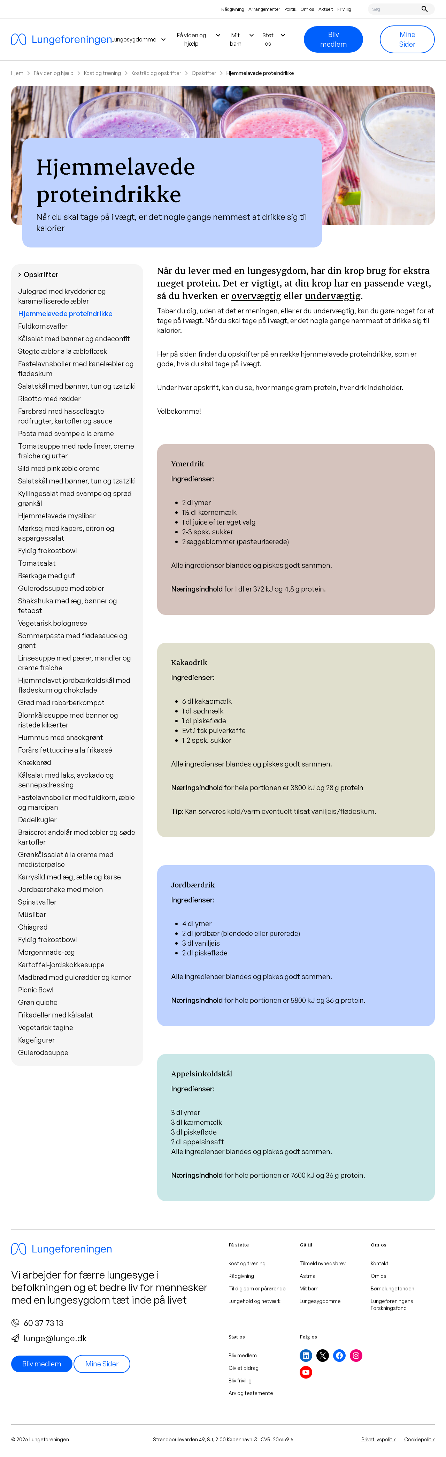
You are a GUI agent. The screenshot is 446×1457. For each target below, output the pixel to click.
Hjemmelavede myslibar (56, 515)
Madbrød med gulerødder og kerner (74, 977)
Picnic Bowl (36, 989)
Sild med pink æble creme (59, 468)
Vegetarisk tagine (45, 1027)
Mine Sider (407, 39)
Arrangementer (264, 9)
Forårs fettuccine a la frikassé (65, 750)
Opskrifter (204, 73)
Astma (307, 1276)
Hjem (17, 73)
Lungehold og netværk (254, 1301)
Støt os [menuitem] (274, 39)
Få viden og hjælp (54, 73)
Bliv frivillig (240, 1380)
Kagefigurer (36, 1040)
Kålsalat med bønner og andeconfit (74, 338)
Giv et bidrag (244, 1368)
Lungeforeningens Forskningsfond (392, 1304)
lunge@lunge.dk (55, 1338)
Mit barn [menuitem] (243, 39)
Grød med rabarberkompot (61, 702)
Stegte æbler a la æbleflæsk (62, 351)
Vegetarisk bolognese (52, 623)
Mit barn (309, 1288)
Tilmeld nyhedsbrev (323, 1263)
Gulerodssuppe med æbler (61, 588)
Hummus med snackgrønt (60, 737)
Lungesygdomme (320, 1301)
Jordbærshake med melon (60, 889)
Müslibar (32, 914)
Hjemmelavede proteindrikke (65, 313)
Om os (307, 9)
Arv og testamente (251, 1393)
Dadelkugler (37, 819)
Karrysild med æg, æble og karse (69, 876)
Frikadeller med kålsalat (55, 1014)
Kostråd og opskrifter (156, 73)
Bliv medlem (333, 39)
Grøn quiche (37, 1002)
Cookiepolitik (419, 1439)
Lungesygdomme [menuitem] (140, 39)
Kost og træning (102, 73)
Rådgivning (232, 9)
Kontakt (380, 1263)
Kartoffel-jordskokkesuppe (61, 964)
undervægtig (333, 295)
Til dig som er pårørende (257, 1288)
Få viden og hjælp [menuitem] (199, 39)
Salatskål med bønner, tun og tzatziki (77, 386)
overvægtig (256, 295)
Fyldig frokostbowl (47, 550)
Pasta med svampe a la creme (66, 433)
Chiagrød (33, 927)
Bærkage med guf (46, 575)
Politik (290, 9)
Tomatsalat (37, 563)
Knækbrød (34, 762)
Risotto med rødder (49, 398)
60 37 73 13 (43, 1323)
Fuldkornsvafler (43, 326)
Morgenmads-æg (46, 952)
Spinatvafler (37, 902)
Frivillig (344, 9)
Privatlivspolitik (378, 1439)
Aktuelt (325, 9)
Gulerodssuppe (43, 1052)
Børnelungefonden (392, 1288)
